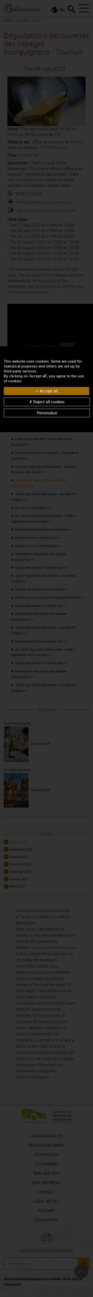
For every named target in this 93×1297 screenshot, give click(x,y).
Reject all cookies (48, 401)
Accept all (48, 390)
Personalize (47, 413)
